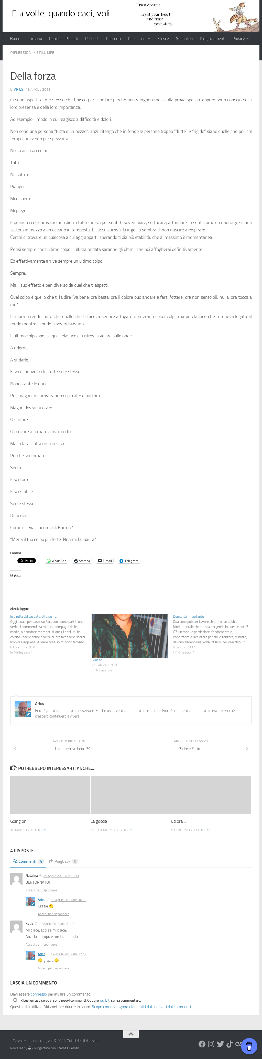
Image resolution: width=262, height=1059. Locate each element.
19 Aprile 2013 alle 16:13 (61, 876)
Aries (18, 89)
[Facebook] (202, 1044)
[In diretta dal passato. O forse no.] (51, 634)
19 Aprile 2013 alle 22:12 (68, 954)
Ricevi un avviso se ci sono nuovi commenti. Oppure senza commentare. (80, 1000)
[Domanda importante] (213, 634)
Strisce (163, 38)
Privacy (239, 38)
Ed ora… (178, 821)
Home (15, 38)
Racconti (113, 38)
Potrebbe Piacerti (63, 38)
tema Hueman (69, 1048)
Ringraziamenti (212, 38)
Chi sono (34, 38)
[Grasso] (130, 636)
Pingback (65, 861)
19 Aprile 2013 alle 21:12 (56, 924)
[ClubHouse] (239, 1044)
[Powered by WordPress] (29, 1048)
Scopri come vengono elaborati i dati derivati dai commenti (141, 1006)
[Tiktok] (229, 1044)
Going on (18, 821)
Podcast (92, 38)
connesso (39, 994)
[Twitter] (220, 1044)
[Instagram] (211, 1044)
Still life (45, 52)
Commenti (30, 861)
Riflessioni (21, 52)
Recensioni (137, 38)
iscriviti (105, 1000)
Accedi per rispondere (41, 890)
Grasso (97, 660)
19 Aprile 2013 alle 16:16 (68, 900)
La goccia (99, 821)
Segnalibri (184, 38)
